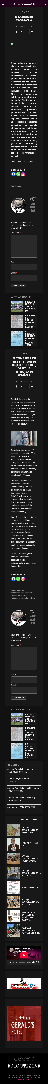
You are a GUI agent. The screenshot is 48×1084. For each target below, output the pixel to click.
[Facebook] (13, 174)
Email (14, 273)
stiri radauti (30, 598)
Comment (16, 232)
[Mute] (33, 962)
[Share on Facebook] (16, 31)
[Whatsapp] (18, 174)
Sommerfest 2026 (15, 807)
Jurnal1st (33, 207)
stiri (22, 598)
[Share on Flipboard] (26, 31)
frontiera (28, 593)
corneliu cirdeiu (17, 593)
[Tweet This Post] (21, 31)
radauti (14, 595)
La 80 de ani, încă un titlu (18, 778)
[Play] (10, 962)
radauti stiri (22, 595)
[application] (24, 955)
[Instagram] (23, 174)
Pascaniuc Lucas (24, 1079)
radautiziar (15, 598)
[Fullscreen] (37, 962)
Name (14, 262)
